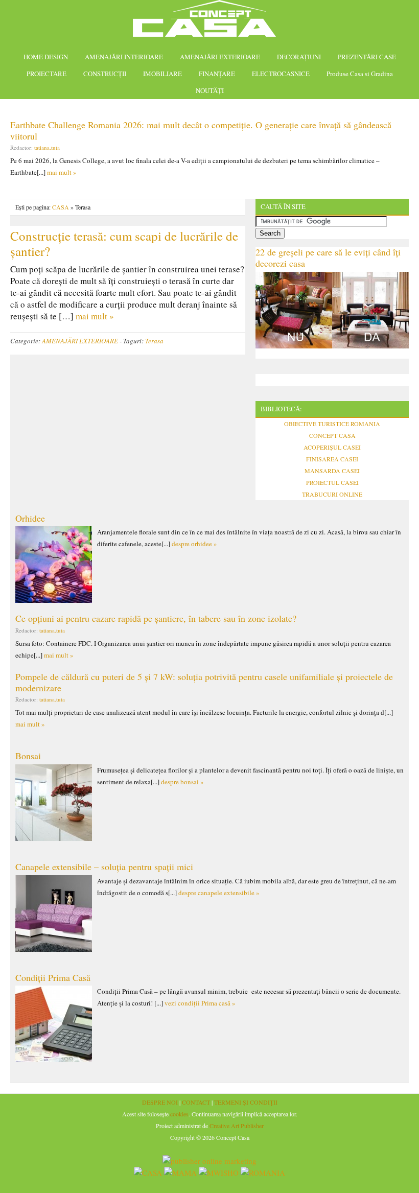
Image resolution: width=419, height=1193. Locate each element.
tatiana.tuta (47, 147)
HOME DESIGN (46, 56)
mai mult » (62, 172)
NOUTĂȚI (210, 90)
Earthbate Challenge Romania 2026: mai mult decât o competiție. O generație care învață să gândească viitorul (200, 130)
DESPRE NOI (160, 1102)
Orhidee (30, 518)
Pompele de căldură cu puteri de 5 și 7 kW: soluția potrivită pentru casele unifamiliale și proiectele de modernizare (204, 682)
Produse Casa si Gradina (360, 73)
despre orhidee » (194, 543)
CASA (60, 207)
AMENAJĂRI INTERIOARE (124, 56)
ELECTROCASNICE (281, 73)
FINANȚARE (217, 73)
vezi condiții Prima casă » (200, 1003)
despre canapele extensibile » (219, 892)
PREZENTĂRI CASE (367, 56)
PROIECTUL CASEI (332, 482)
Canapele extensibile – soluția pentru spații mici (104, 866)
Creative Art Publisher (237, 1125)
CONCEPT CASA (332, 435)
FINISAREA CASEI (332, 459)
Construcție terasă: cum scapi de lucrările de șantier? (124, 243)
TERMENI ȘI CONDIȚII (245, 1102)
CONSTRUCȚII (104, 73)
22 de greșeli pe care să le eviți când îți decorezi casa (328, 257)
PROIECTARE (46, 73)
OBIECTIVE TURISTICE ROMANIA (332, 423)
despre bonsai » (182, 781)
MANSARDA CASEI (332, 470)
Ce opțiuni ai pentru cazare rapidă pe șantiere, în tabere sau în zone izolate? (155, 618)
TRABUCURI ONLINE (332, 494)
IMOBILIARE (162, 73)
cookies (179, 1114)
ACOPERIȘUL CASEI (332, 447)
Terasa (154, 340)
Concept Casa (209, 21)
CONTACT (196, 1102)
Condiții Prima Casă (52, 977)
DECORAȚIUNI (299, 56)
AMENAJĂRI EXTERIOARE (220, 56)
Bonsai (28, 756)
